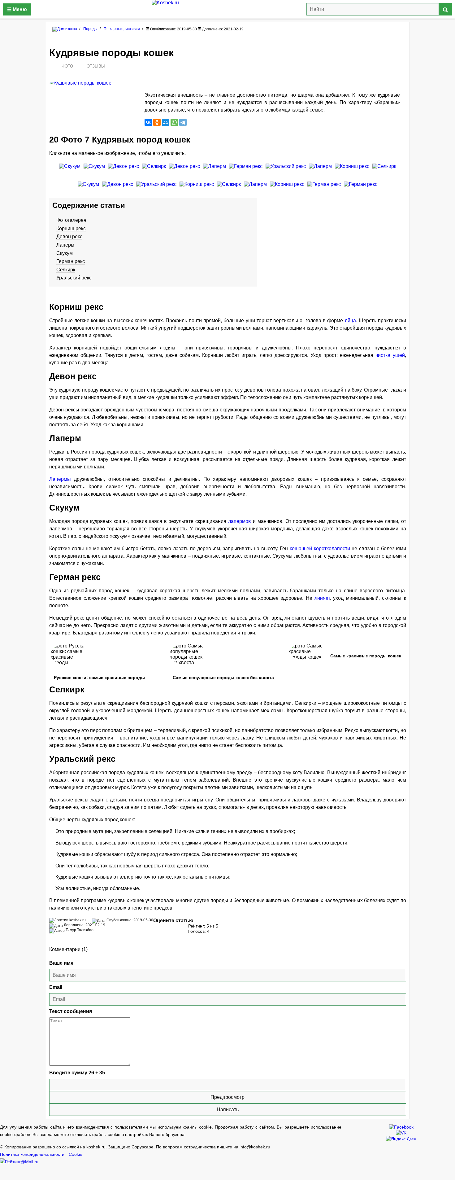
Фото (67, 66)
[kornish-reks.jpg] (197, 189)
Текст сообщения (70, 1011)
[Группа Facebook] (401, 1126)
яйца (350, 320)
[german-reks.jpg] (245, 171)
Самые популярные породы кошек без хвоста (223, 677)
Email (55, 987)
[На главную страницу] (227, 9)
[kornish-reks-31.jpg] (287, 189)
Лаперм (65, 245)
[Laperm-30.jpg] (320, 171)
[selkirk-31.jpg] (384, 171)
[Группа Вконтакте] (401, 1132)
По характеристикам (122, 29)
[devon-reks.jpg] (123, 171)
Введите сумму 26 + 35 (77, 1072)
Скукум (64, 253)
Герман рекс (70, 261)
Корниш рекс (71, 228)
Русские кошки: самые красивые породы (99, 677)
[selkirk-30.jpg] (229, 189)
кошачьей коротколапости (320, 548)
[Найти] (445, 9)
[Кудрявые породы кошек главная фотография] (93, 83)
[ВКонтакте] (148, 122)
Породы (90, 29)
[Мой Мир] (165, 122)
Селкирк (65, 269)
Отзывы (96, 66)
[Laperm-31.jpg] (214, 171)
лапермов (239, 521)
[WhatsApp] (174, 122)
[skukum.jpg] (69, 171)
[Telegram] (183, 122)
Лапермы (60, 479)
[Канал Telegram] (401, 1138)
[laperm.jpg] (255, 189)
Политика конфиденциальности (32, 1154)
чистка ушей (390, 355)
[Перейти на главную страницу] (64, 29)
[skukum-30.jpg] (88, 189)
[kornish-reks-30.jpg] (352, 171)
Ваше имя (61, 963)
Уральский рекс (74, 277)
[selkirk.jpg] (154, 171)
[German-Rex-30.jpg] (324, 189)
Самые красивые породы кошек (365, 656)
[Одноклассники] (157, 122)
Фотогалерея (71, 220)
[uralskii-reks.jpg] (286, 171)
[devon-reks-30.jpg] (184, 171)
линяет (322, 598)
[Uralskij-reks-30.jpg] (156, 189)
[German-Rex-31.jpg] (360, 189)
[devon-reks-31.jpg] (117, 189)
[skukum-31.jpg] (94, 171)
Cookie (75, 1154)
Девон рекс (69, 236)
